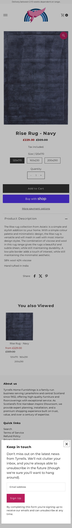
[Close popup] (67, 444)
